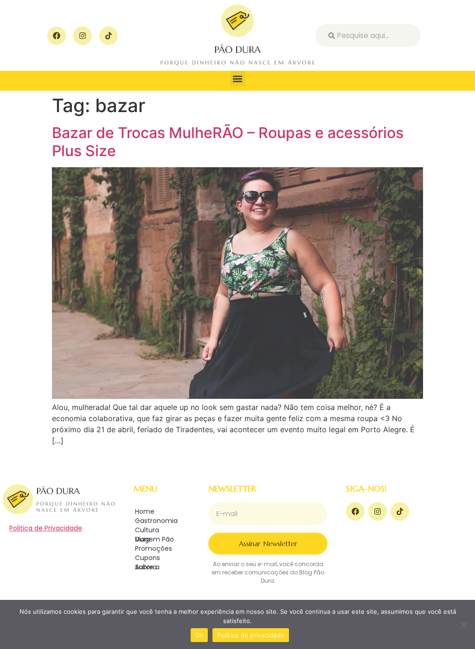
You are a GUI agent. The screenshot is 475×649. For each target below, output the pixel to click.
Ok (199, 635)
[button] (237, 78)
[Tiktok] (108, 35)
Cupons (147, 557)
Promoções (153, 548)
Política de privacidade (250, 635)
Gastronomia (156, 520)
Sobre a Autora (147, 567)
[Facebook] (56, 35)
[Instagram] (82, 35)
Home (144, 511)
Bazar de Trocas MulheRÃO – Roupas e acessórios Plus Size (228, 141)
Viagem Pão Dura (154, 539)
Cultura (147, 530)
